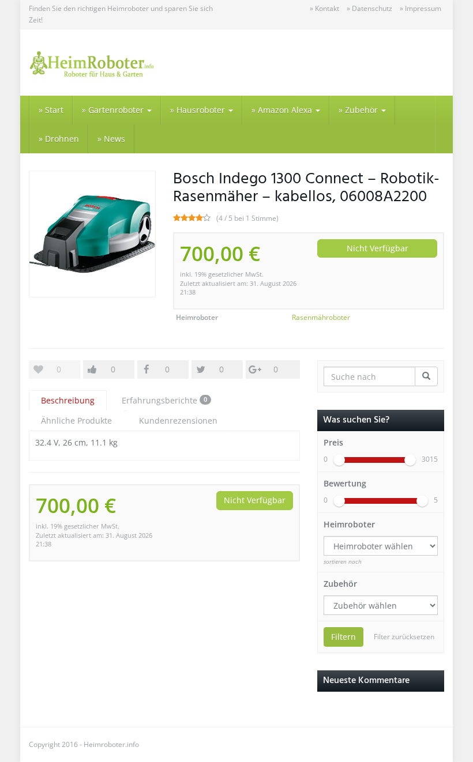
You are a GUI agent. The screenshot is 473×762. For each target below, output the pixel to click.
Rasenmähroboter (321, 317)
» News (111, 138)
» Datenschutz (369, 8)
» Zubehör (359, 109)
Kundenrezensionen (178, 420)
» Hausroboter (198, 109)
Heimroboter (349, 524)
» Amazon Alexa (282, 109)
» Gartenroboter (114, 109)
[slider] (339, 460)
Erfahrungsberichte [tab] (164, 400)
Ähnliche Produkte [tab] (76, 420)
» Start (51, 109)
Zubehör (340, 583)
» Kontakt (324, 8)
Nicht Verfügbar (377, 248)
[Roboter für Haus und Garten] (92, 62)
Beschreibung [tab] (68, 400)
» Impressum (420, 8)
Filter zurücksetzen (404, 637)
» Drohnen (59, 138)
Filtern (343, 636)
